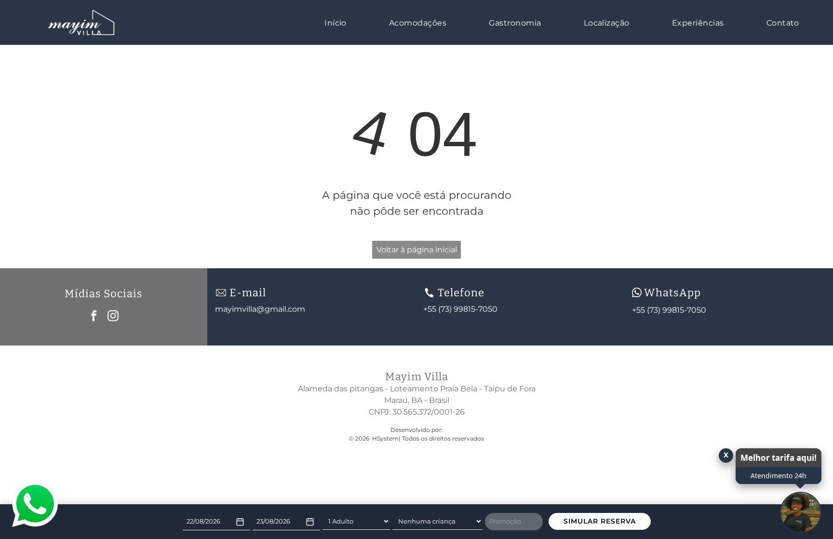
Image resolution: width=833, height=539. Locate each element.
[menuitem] (340, 22)
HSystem (385, 438)
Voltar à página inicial (416, 249)
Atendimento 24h (778, 475)
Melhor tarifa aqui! (778, 457)
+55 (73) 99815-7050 (669, 310)
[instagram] (113, 317)
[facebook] (93, 317)
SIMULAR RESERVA (600, 521)
